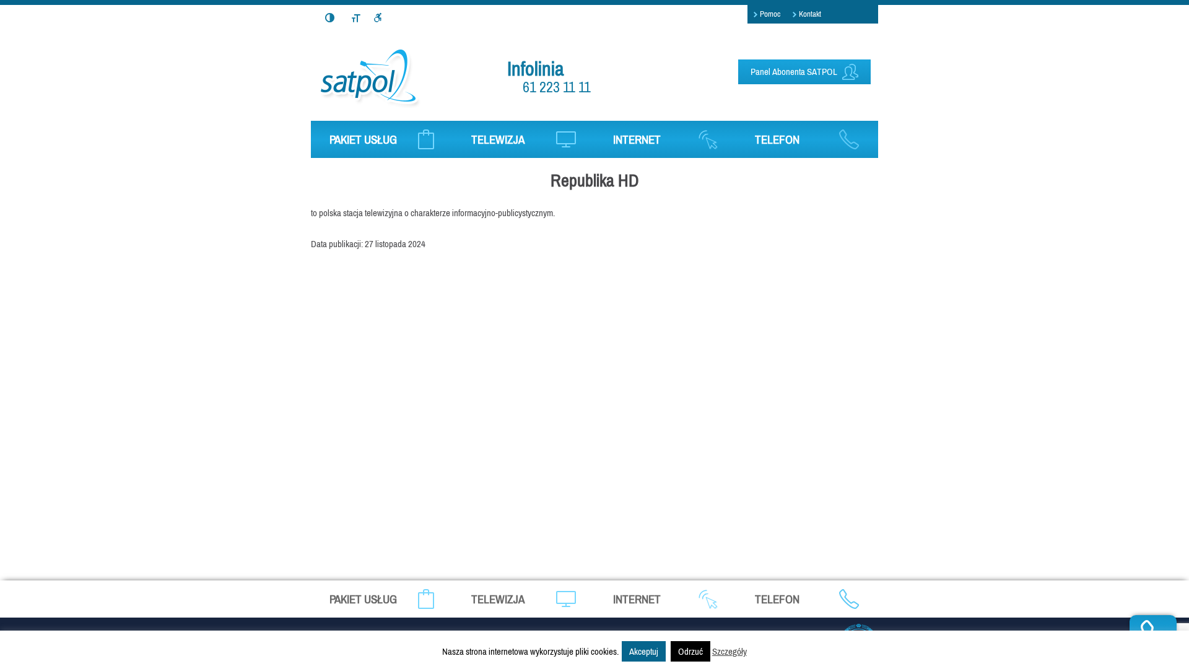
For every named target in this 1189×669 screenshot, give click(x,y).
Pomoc (770, 14)
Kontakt (810, 14)
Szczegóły (729, 651)
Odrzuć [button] (690, 651)
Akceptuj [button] (643, 651)
